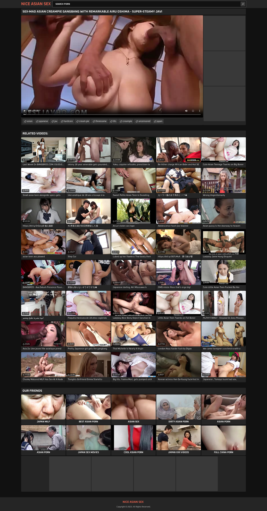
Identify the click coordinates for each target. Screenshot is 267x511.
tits (114, 121)
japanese (43, 121)
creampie (127, 121)
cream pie (84, 121)
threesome (101, 121)
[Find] (243, 4)
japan (159, 121)
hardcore (68, 121)
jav (55, 121)
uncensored (144, 121)
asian (29, 121)
